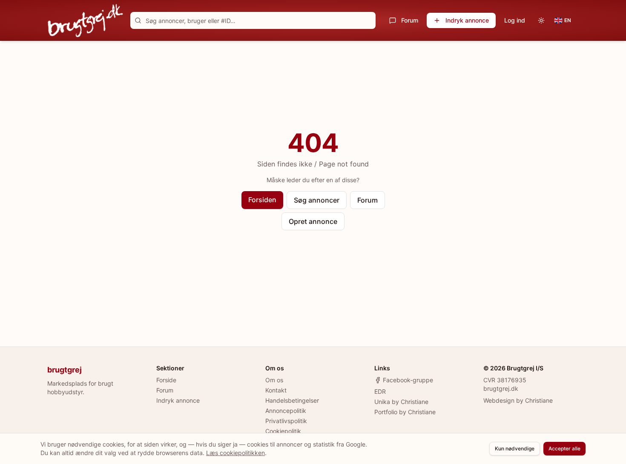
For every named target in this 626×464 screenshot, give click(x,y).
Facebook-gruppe (408, 380)
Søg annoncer (316, 200)
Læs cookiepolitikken (235, 452)
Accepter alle (564, 448)
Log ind (514, 20)
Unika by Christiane (401, 401)
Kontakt (276, 390)
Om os (274, 380)
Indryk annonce (467, 20)
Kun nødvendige (514, 448)
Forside (166, 380)
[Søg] (138, 20)
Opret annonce (313, 221)
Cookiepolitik (283, 431)
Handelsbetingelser (292, 400)
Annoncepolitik (285, 410)
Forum (409, 20)
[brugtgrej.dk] (85, 20)
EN (567, 20)
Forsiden (262, 199)
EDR (380, 391)
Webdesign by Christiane (518, 400)
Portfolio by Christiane (405, 411)
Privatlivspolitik (286, 420)
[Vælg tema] (541, 20)
